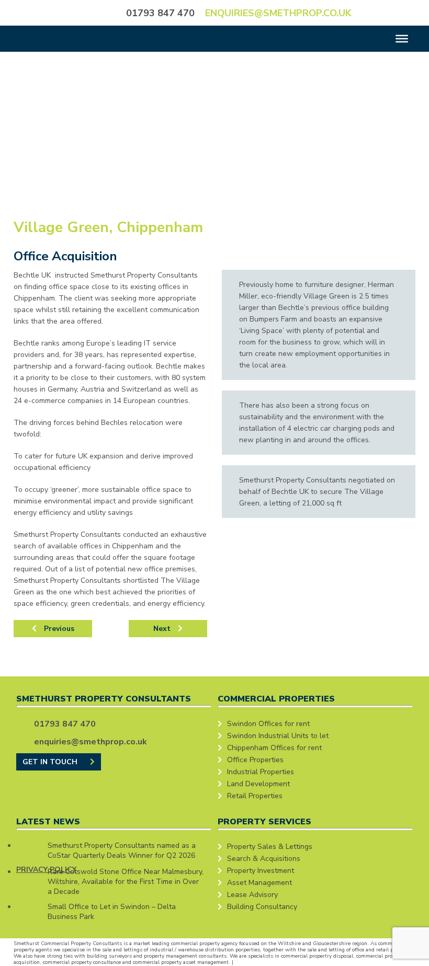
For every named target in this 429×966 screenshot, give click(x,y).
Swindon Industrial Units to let (278, 736)
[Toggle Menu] (402, 38)
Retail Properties (255, 796)
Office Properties (255, 760)
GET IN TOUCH (51, 762)
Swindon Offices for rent (268, 724)
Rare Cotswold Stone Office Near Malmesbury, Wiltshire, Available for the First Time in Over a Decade (126, 881)
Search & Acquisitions (263, 859)
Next (163, 629)
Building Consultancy (262, 907)
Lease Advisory (252, 895)
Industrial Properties (260, 772)
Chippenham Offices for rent (274, 748)
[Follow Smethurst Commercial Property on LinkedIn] (403, 12)
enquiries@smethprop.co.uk (278, 13)
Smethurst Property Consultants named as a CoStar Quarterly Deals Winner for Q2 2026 (122, 850)
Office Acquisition (65, 256)
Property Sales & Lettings (269, 847)
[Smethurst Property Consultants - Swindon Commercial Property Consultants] (55, 12)
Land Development (258, 784)
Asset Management (259, 883)
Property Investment (260, 871)
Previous (58, 629)
